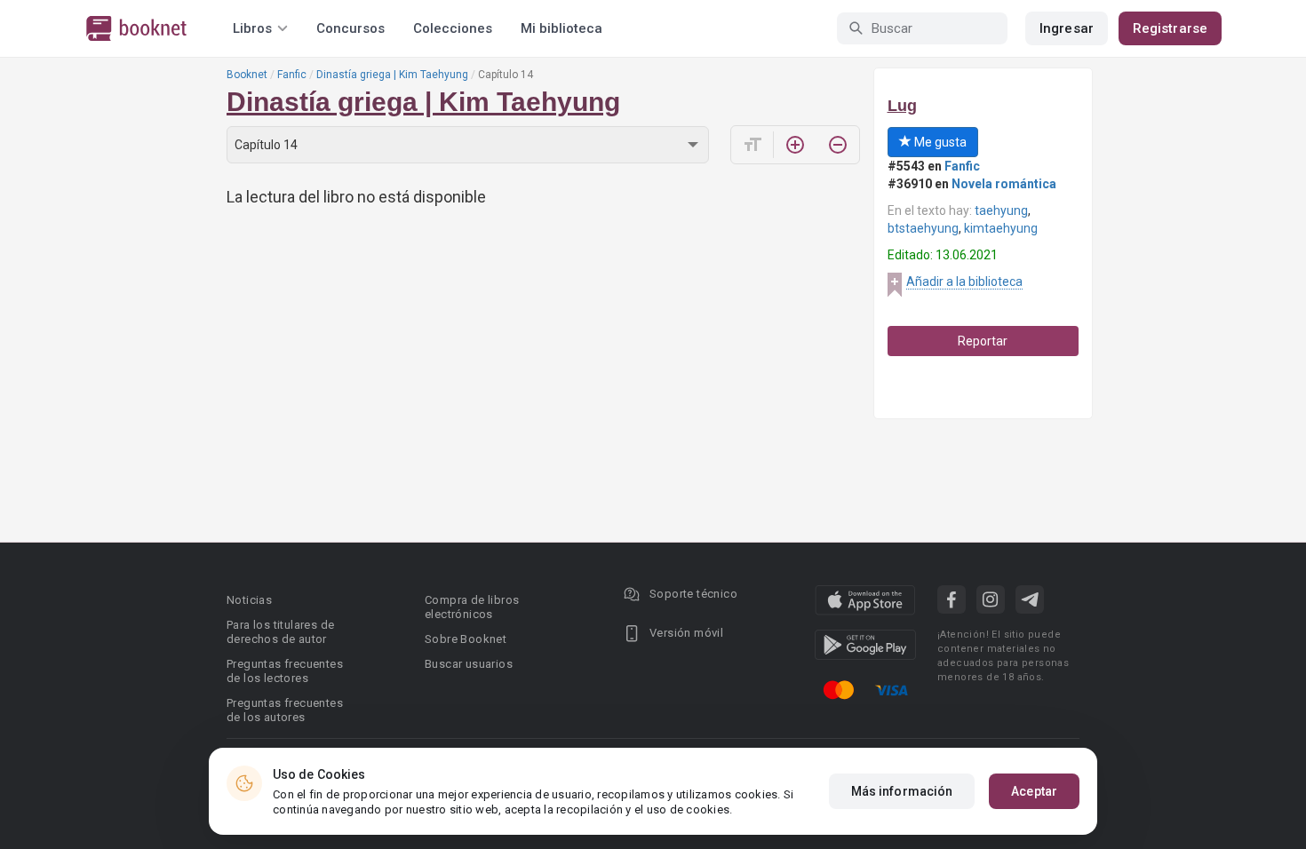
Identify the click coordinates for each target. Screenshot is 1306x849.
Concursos (350, 28)
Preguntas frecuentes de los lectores (285, 671)
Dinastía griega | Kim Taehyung (392, 74)
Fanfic (292, 74)
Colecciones (452, 28)
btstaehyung (923, 228)
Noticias (249, 600)
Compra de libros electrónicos (472, 607)
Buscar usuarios (469, 663)
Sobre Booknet (465, 639)
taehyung (1001, 210)
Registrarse (1170, 28)
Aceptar (1034, 791)
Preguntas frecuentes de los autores (285, 710)
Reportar (982, 341)
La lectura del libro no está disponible (356, 196)
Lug (902, 106)
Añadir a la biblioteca (964, 281)
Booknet (247, 74)
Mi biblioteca (561, 28)
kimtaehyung (1001, 228)
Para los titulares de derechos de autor (280, 632)
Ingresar (1066, 28)
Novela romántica (1004, 184)
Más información (902, 791)
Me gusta (939, 142)
